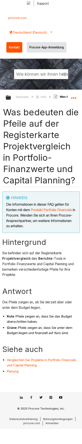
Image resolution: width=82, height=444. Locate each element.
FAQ (43, 97)
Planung (13, 371)
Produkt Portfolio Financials (51, 210)
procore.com (17, 18)
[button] (64, 74)
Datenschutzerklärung (23, 419)
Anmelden (52, 423)
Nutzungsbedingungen (58, 419)
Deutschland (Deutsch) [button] (29, 32)
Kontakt (14, 47)
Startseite (23, 97)
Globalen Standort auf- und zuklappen (73, 96)
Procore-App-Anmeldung (46, 47)
